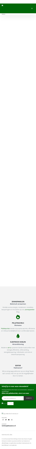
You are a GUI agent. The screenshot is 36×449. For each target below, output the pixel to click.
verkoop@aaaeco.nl (9, 426)
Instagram (11, 419)
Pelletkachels (5, 329)
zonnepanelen (29, 310)
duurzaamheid (23, 86)
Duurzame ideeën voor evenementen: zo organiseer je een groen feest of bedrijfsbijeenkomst (17, 212)
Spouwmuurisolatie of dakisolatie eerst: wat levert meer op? (17, 257)
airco (9, 348)
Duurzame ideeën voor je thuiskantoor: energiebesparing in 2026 (17, 169)
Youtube (9, 419)
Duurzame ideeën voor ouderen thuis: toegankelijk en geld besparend (16, 191)
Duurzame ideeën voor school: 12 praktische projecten (15, 235)
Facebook (3, 419)
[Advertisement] (18, 127)
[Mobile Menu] (32, 8)
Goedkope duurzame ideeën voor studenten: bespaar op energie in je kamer (15, 278)
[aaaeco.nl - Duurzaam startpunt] (13, 8)
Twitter (6, 419)
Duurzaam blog (6, 165)
